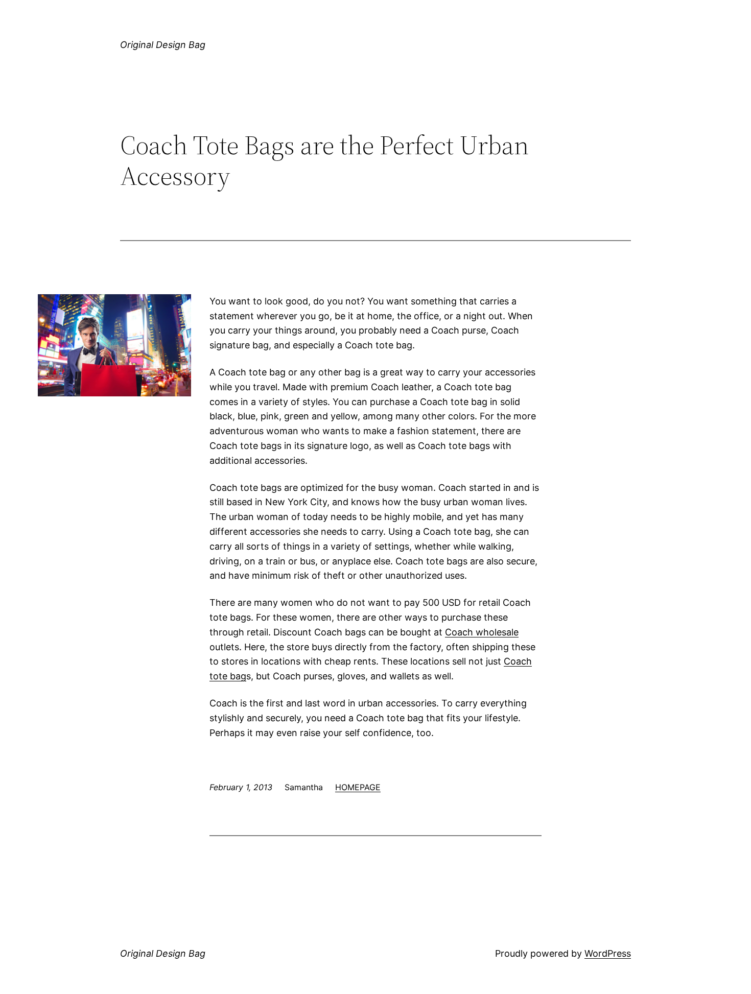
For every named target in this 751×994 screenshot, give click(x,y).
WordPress (607, 953)
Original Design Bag (162, 44)
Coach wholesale (482, 632)
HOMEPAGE (358, 787)
